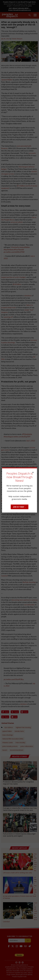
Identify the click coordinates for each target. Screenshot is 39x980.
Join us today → (19, 507)
